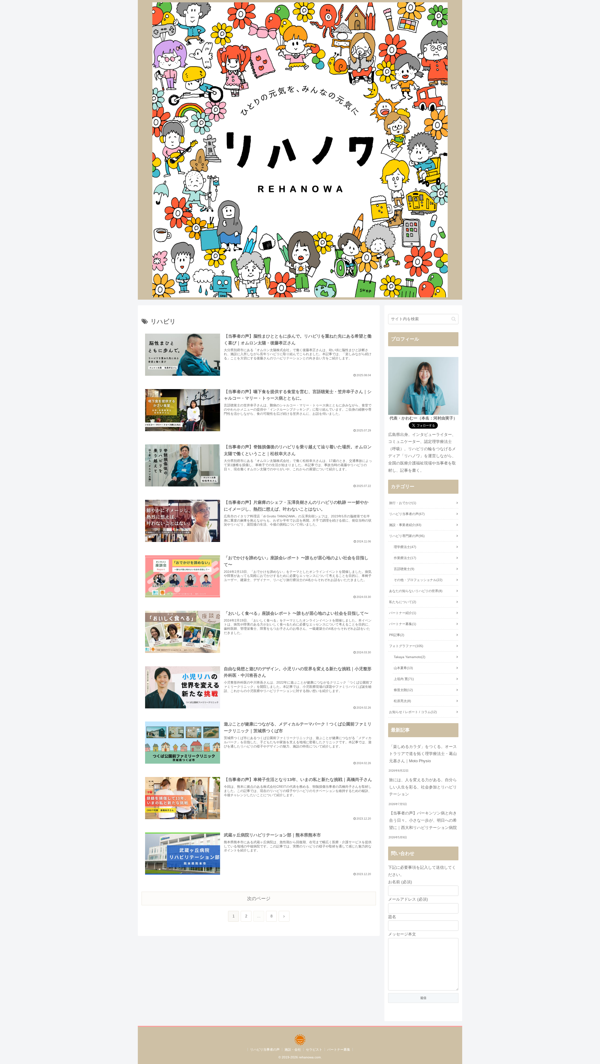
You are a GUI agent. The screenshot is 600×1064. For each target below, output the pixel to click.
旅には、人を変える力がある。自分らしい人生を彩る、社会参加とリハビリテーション (423, 787)
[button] (454, 319)
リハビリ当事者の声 (265, 1049)
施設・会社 (293, 1049)
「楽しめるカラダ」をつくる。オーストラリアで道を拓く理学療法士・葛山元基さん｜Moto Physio (423, 753)
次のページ (258, 898)
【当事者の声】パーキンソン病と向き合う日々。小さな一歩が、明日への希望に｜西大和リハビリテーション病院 (423, 820)
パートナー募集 (338, 1049)
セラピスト (314, 1049)
